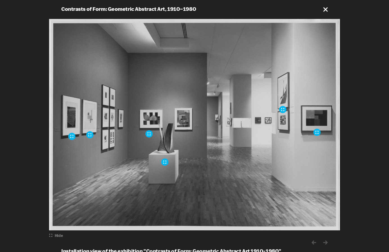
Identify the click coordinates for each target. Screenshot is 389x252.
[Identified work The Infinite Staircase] (282, 109)
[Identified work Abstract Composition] (317, 132)
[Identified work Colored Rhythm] (149, 133)
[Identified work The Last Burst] (164, 162)
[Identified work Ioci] (89, 134)
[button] (325, 9)
